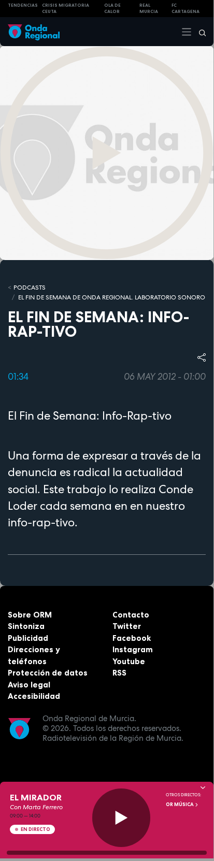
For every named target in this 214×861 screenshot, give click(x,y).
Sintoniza (26, 626)
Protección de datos (48, 673)
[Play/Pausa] (121, 817)
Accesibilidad (34, 696)
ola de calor (112, 9)
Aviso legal (29, 685)
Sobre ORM (30, 615)
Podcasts (29, 287)
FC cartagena (185, 9)
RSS (119, 673)
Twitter (126, 626)
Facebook (131, 638)
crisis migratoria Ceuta (65, 9)
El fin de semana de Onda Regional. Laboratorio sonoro (111, 297)
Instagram (132, 649)
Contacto (130, 615)
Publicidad (28, 638)
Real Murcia (148, 9)
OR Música (180, 804)
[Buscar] (199, 31)
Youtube (128, 661)
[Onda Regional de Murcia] (34, 31)
